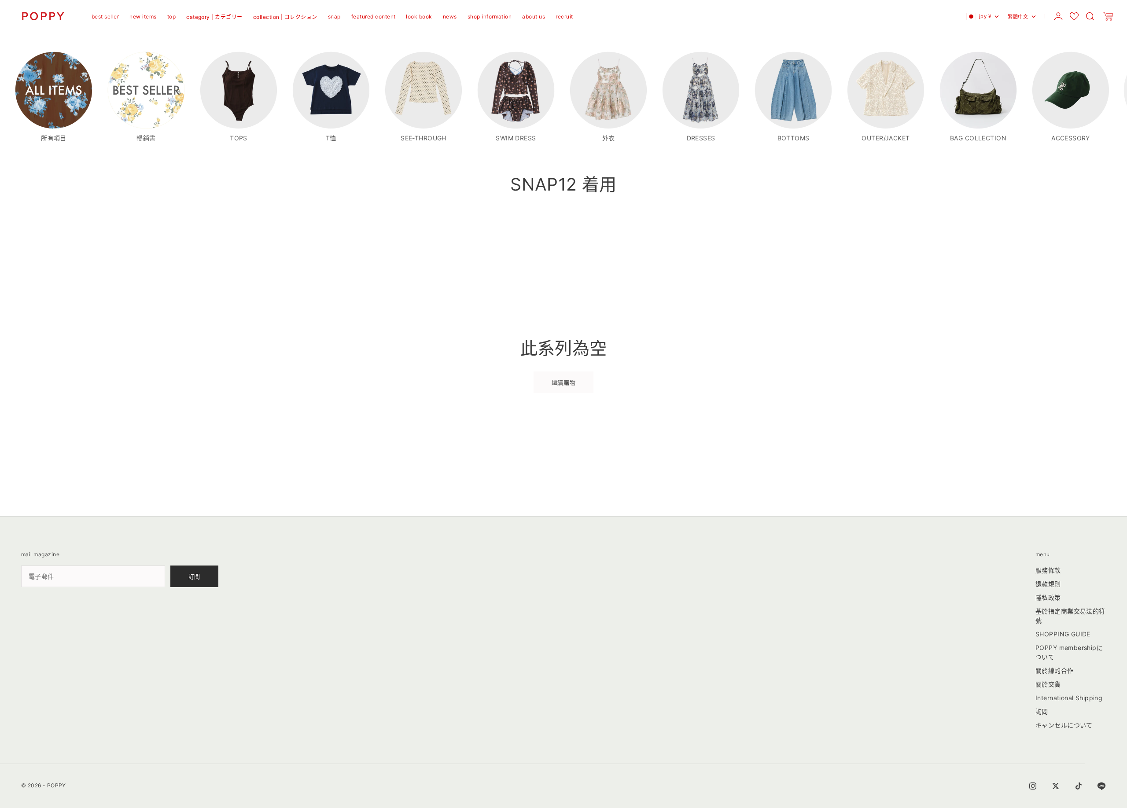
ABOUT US (533, 16)
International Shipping (1068, 697)
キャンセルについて (1064, 725)
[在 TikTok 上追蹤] (1078, 786)
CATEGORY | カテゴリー (214, 17)
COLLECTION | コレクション (285, 17)
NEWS (450, 16)
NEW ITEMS (142, 16)
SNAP (334, 16)
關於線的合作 (1054, 670)
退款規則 (1048, 584)
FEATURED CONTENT (373, 16)
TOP (171, 16)
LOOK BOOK (419, 16)
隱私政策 (1048, 597)
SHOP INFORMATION (490, 16)
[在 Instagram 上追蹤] (1032, 786)
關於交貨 (1048, 684)
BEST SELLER (105, 16)
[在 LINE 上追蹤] (1101, 786)
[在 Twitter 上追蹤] (1055, 786)
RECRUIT (564, 16)
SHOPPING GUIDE (1062, 634)
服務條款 (1048, 570)
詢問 (1041, 711)
